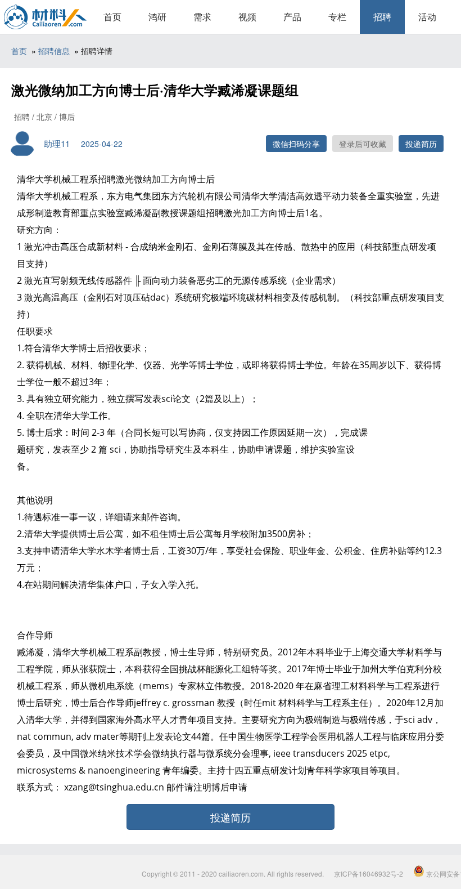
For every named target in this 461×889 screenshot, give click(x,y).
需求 (202, 16)
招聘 (382, 16)
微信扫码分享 (296, 143)
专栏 (337, 16)
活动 (427, 16)
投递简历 (421, 143)
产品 (292, 16)
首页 (112, 16)
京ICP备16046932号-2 (368, 873)
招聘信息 (54, 50)
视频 (247, 16)
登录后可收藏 (362, 143)
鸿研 (157, 16)
